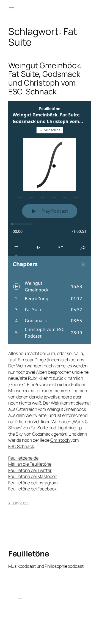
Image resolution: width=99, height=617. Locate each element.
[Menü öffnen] (11, 9)
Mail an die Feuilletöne (29, 464)
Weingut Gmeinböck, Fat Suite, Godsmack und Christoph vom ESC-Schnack (45, 78)
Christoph (60, 440)
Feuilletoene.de (23, 458)
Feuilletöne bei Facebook (32, 489)
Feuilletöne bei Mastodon (32, 476)
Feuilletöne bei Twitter (30, 470)
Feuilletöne (28, 553)
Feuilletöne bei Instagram (32, 483)
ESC (12, 446)
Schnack (25, 446)
